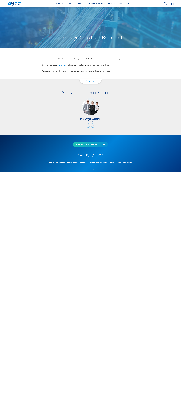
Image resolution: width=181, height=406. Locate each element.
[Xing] (94, 155)
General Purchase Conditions (76, 162)
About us (111, 3)
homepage (62, 65)
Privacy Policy (60, 162)
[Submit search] (165, 3)
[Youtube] (100, 155)
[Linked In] (80, 155)
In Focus (70, 3)
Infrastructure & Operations (95, 3)
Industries (60, 3)
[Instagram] (87, 155)
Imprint (51, 162)
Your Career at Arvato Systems (97, 162)
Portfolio (79, 3)
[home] (14, 4)
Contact (112, 162)
